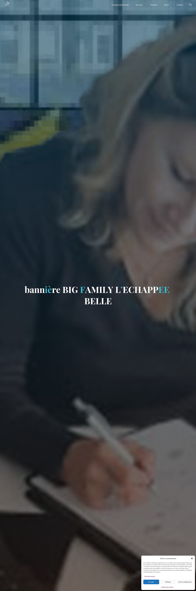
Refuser (168, 582)
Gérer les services (149, 576)
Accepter (151, 582)
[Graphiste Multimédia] (11, 4)
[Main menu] (190, 5)
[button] (192, 558)
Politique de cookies (167, 587)
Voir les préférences (185, 582)
